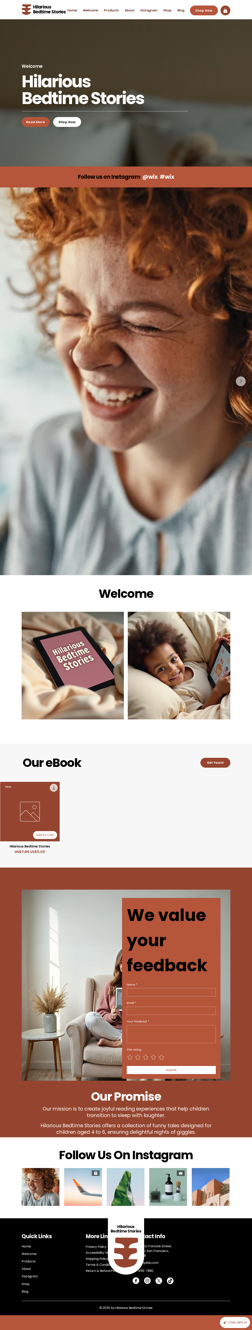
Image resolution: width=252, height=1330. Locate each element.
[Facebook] (136, 1281)
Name (132, 985)
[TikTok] (170, 1281)
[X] (159, 1281)
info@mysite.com (145, 1262)
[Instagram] (147, 1281)
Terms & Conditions (100, 1264)
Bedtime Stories (49, 12)
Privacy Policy (96, 1246)
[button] (225, 10)
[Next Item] (241, 381)
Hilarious (42, 7)
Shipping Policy (97, 1259)
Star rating (134, 1050)
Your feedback (138, 1021)
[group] (126, 818)
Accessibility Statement (104, 1252)
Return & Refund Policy (103, 1271)
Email (131, 1003)
